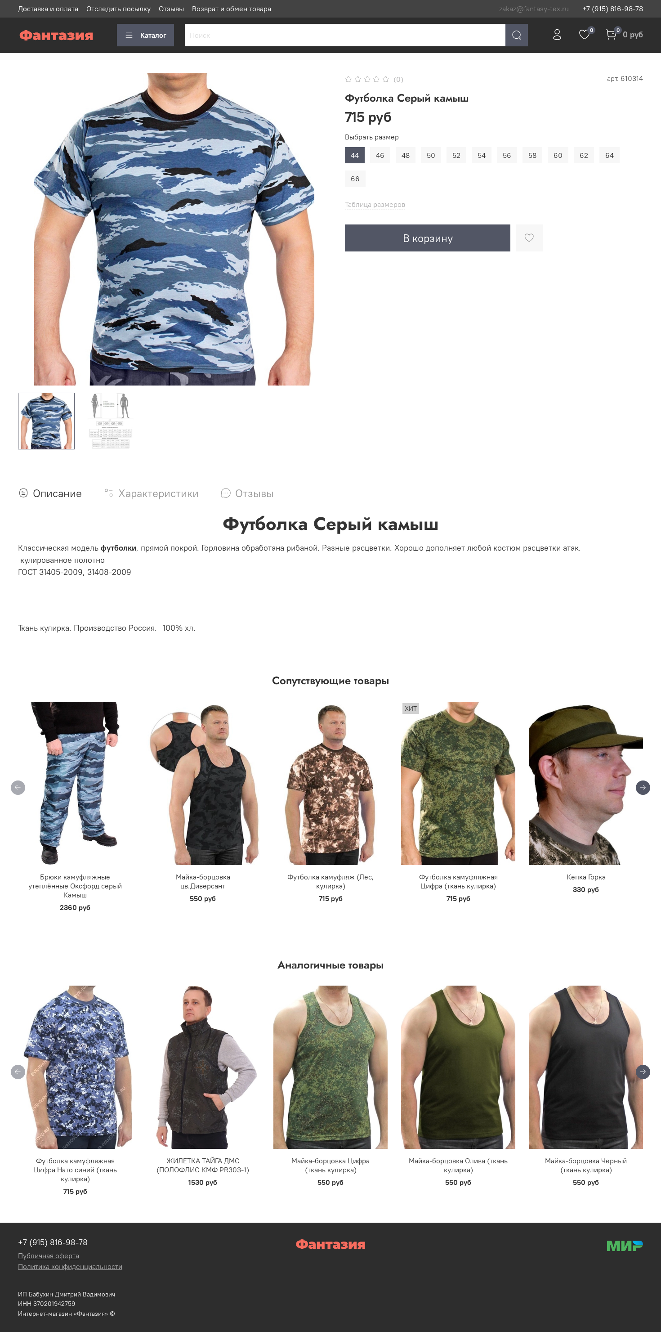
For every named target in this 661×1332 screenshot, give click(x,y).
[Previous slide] (32, 229)
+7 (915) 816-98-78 (612, 8)
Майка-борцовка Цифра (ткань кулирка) (330, 1165)
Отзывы (171, 8)
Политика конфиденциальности (70, 1266)
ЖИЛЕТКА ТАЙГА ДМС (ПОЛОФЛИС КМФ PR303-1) (202, 1165)
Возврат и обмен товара (231, 8)
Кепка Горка (586, 876)
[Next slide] (316, 229)
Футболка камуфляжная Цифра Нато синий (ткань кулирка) (75, 1169)
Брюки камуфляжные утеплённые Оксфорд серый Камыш (75, 885)
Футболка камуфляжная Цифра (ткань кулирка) (458, 881)
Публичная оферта (48, 1255)
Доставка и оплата (48, 8)
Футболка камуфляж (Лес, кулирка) (330, 881)
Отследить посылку (118, 8)
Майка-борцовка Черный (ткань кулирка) (586, 1165)
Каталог (153, 35)
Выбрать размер (372, 137)
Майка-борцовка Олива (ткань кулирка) (458, 1165)
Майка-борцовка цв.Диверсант (203, 881)
